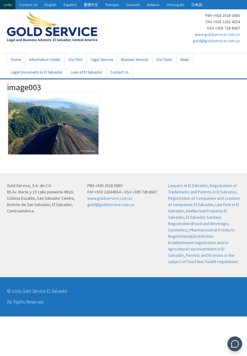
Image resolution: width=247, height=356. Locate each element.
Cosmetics (177, 230)
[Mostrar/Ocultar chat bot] (234, 343)
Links (8, 5)
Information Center (44, 59)
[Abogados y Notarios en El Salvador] (52, 38)
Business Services (134, 59)
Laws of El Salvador (86, 72)
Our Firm (75, 59)
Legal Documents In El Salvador (36, 72)
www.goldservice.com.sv (217, 34)
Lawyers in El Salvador (188, 185)
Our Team (164, 59)
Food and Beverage (210, 223)
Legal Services (102, 59)
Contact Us (28, 5)
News (184, 59)
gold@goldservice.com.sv (216, 40)
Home (16, 59)
